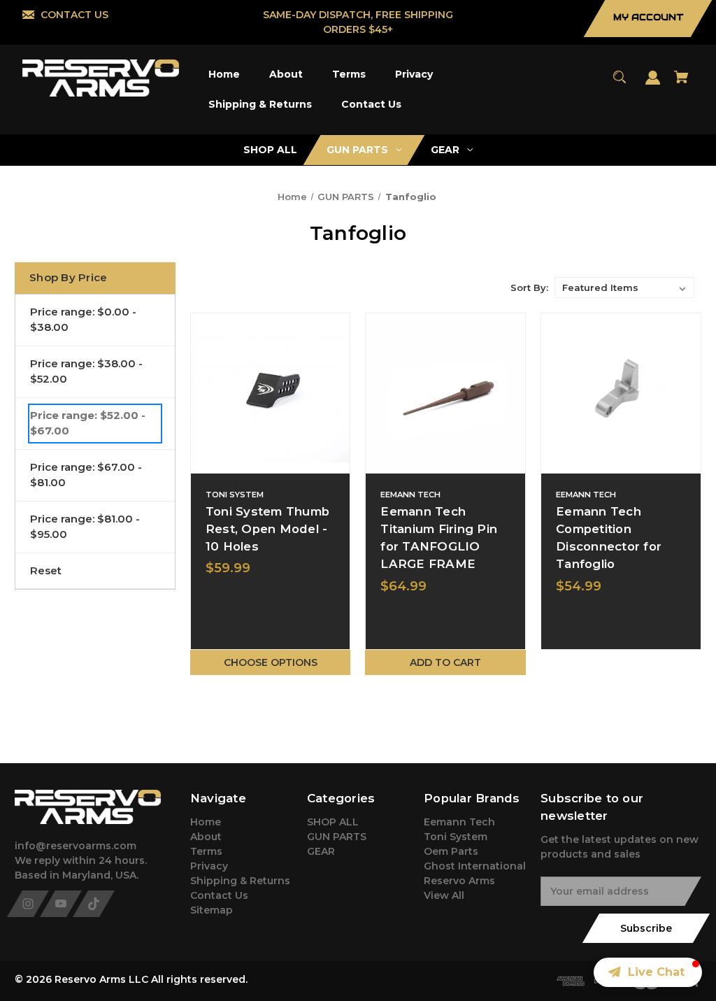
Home (205, 822)
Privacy (209, 866)
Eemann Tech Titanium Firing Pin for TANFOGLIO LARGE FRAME (438, 538)
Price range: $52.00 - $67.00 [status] (87, 423)
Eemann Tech (459, 822)
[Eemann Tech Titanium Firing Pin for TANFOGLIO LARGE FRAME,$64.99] (445, 393)
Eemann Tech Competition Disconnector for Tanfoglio (608, 538)
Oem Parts (451, 851)
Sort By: (529, 287)
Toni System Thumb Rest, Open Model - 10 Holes (267, 528)
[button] (648, 972)
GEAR (321, 851)
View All (444, 895)
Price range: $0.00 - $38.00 (83, 319)
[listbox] (624, 287)
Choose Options (270, 662)
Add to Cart (445, 662)
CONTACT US (74, 14)
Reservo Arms (459, 880)
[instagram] (28, 904)
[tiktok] (93, 904)
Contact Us (219, 895)
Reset (46, 570)
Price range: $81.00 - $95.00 (85, 526)
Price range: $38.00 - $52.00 (86, 371)
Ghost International (475, 866)
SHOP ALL (333, 822)
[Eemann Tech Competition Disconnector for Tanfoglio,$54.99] (621, 393)
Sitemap (211, 910)
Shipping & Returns (240, 880)
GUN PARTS (336, 836)
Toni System (455, 836)
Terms (206, 851)
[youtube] (60, 904)
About (206, 836)
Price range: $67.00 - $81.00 (86, 475)
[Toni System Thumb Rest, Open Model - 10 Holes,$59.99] (270, 393)
